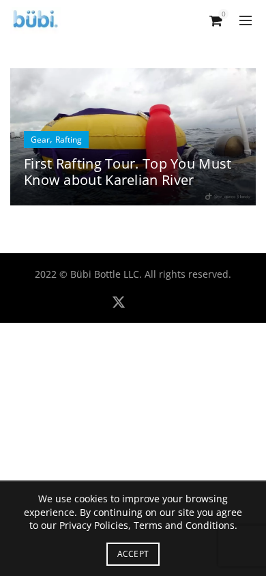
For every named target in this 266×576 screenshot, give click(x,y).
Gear (40, 139)
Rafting (68, 139)
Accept (133, 554)
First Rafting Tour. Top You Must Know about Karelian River (128, 171)
